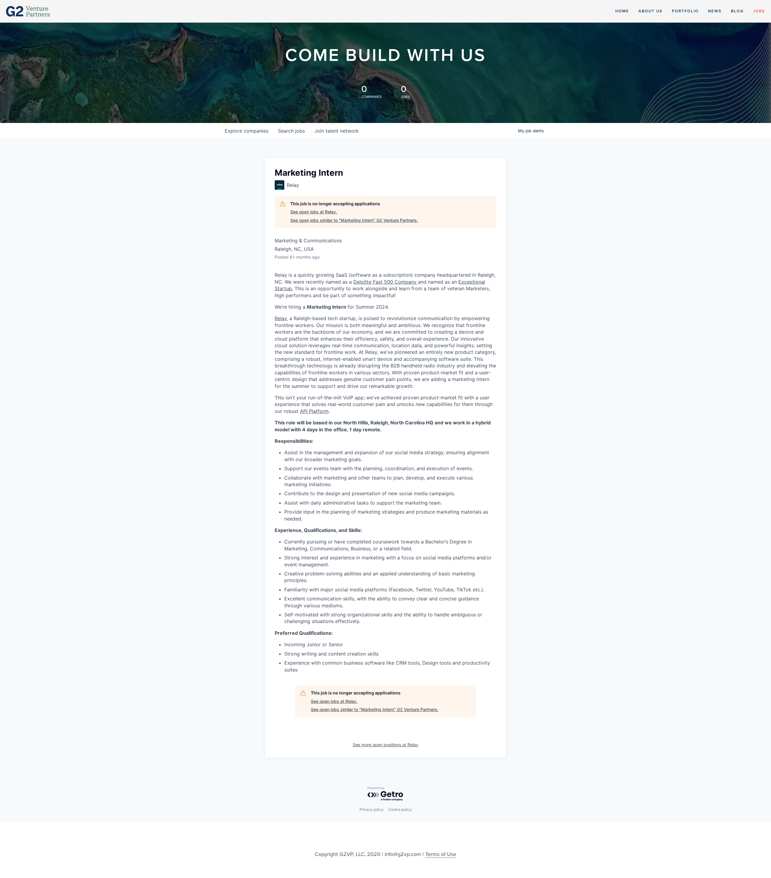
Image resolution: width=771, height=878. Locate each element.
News (715, 11)
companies (246, 131)
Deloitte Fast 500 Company (385, 282)
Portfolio (685, 11)
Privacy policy (372, 809)
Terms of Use (440, 854)
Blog (737, 11)
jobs (291, 131)
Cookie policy (400, 809)
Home (622, 11)
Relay (281, 318)
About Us (650, 11)
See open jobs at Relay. (313, 211)
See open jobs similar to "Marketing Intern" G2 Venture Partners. (354, 220)
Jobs (759, 11)
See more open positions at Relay (385, 744)
